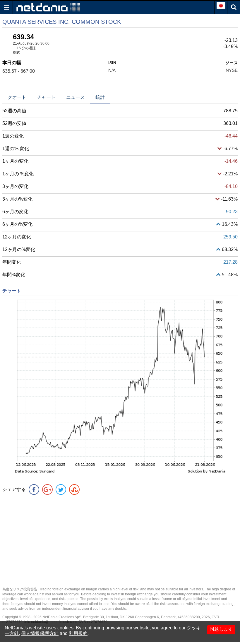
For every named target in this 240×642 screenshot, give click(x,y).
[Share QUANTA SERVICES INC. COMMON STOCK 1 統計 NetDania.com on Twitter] (61, 489)
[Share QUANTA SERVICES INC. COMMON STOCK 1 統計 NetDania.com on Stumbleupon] (74, 489)
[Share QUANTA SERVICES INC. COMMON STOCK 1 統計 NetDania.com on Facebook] (34, 489)
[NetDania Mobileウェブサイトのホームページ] (48, 6)
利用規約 (78, 633)
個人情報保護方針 (40, 633)
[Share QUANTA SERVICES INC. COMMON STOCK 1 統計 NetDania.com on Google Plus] (47, 489)
